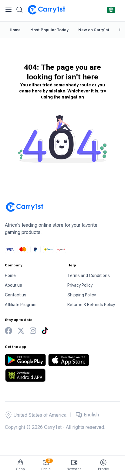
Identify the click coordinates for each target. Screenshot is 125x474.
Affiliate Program (20, 304)
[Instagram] (33, 331)
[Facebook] (8, 331)
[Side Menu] (8, 9)
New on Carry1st (94, 29)
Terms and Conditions (88, 275)
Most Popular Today (49, 29)
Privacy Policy (80, 285)
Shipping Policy (81, 294)
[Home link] (46, 10)
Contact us (15, 294)
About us (13, 285)
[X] (21, 331)
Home (15, 29)
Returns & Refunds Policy (91, 304)
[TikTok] (45, 330)
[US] (111, 10)
